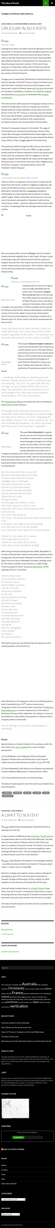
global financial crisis (36, 993)
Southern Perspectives (10, 951)
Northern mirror (21, 24)
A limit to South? (19, 815)
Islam (29, 997)
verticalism (8, 796)
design (3, 993)
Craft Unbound (7, 934)
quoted (11, 566)
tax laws (39, 88)
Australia (29, 984)
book (38, 985)
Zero (40, 24)
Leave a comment (28, 33)
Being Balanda (7, 929)
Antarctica (8, 985)
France (17, 992)
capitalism (4, 989)
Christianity (16, 988)
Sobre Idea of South (9, 1183)
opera (22, 999)
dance (48, 988)
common (42, 989)
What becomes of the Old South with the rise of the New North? (26, 1041)
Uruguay (33, 24)
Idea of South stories (13, 1149)
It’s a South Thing (35, 888)
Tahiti (41, 1002)
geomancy (26, 993)
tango (46, 793)
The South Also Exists (33, 566)
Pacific (26, 999)
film (10, 993)
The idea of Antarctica (10, 1036)
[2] (37, 545)
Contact (4, 1170)
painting (17, 793)
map (45, 997)
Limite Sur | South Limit (41, 836)
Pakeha (30, 999)
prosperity (20, 94)
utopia (48, 1002)
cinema (27, 989)
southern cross (28, 1002)
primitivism (12, 1001)
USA (44, 1002)
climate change (34, 989)
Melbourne (4, 999)
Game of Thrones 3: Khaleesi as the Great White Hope (22, 1032)
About (3, 1165)
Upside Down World (14, 401)
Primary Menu (52, 3)
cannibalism (44, 985)
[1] (48, 337)
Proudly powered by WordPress (12, 1225)
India (18, 997)
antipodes (15, 985)
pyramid (20, 1002)
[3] (28, 646)
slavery (37, 793)
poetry (3, 1002)
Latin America (7, 24)
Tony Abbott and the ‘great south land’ (16, 1027)
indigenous (24, 997)
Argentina (5, 811)
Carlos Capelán (21, 747)
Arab (20, 985)
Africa (3, 985)
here (41, 777)
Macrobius (40, 997)
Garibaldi (7, 793)
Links (3, 1174)
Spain (36, 1001)
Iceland (5, 996)
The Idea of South (10, 3)
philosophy (47, 999)
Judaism (34, 997)
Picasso (27, 793)
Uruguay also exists (23, 28)
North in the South (14, 999)
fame (7, 993)
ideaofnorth (13, 997)
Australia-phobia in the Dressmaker (15, 1023)
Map (3, 1179)
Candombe (31, 191)
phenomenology (38, 999)
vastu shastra (5, 1007)
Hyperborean (47, 993)
